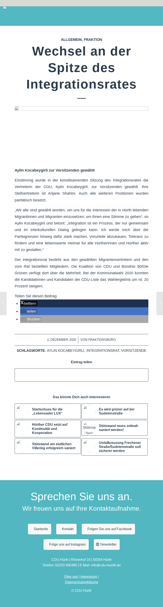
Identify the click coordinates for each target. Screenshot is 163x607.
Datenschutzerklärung (81, 582)
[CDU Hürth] (13, 16)
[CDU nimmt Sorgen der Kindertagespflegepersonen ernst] (3, 303)
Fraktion (93, 40)
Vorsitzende (133, 351)
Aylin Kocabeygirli (65, 351)
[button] (28, 303)
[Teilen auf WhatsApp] (81, 375)
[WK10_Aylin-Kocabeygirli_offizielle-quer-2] (81, 133)
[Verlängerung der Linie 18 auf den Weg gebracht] (159, 303)
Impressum (88, 576)
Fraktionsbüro (102, 339)
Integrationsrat (102, 351)
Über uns (71, 576)
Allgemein (71, 40)
